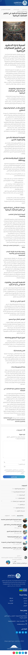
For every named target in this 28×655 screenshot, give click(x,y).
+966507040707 (12, 621)
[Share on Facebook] (26, 653)
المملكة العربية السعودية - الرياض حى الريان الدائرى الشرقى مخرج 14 (15, 616)
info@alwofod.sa (21, 624)
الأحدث (12, 515)
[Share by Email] (14, 653)
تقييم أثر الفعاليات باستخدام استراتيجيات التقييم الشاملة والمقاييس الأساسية (14, 419)
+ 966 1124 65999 (20, 621)
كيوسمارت (9, 648)
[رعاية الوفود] (21, 3)
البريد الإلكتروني (21, 464)
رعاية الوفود (24, 9)
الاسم (23, 460)
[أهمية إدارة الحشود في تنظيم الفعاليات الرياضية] (14, 31)
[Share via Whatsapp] (17, 653)
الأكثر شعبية (19, 515)
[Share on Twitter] (23, 653)
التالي (20, 562)
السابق (11, 557)
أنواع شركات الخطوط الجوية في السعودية (11, 542)
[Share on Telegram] (20, 653)
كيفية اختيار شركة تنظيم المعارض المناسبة (11, 519)
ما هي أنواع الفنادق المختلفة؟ (14, 536)
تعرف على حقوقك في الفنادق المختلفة (12, 547)
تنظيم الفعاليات (16, 9)
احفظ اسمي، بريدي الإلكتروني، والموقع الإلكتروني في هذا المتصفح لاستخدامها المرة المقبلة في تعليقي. (14, 471)
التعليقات (7, 515)
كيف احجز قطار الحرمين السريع (14, 531)
